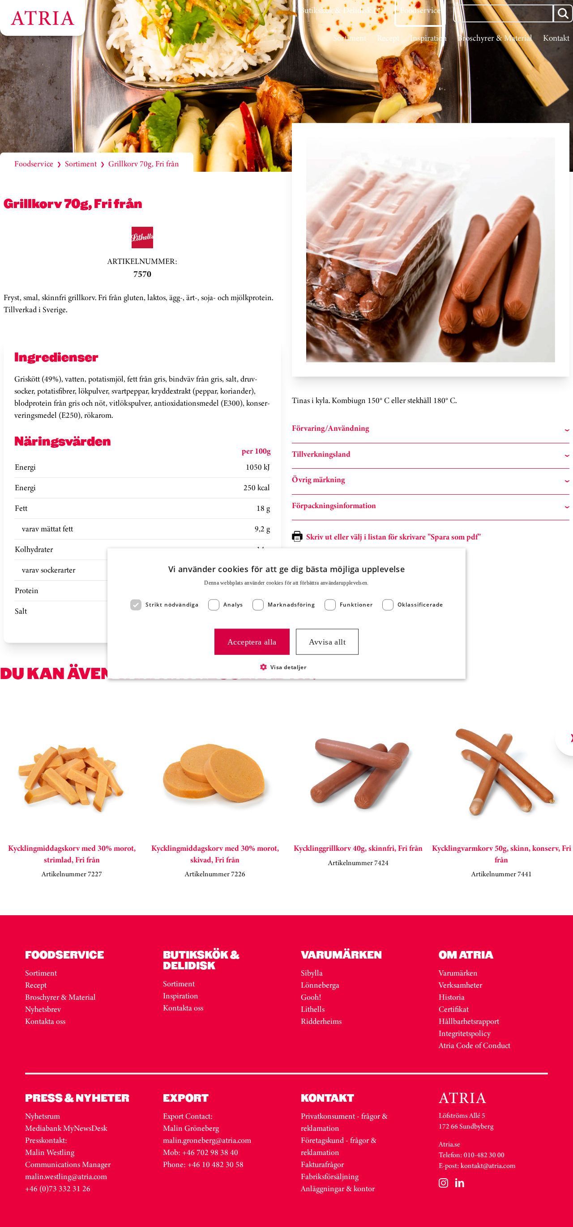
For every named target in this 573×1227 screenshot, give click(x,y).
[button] (287, 667)
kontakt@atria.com (488, 1165)
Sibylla (312, 973)
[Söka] (563, 13)
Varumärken (459, 973)
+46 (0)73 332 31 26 (57, 1188)
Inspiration (180, 996)
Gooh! (311, 997)
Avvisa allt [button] (327, 641)
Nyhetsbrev (43, 1009)
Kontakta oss (45, 1021)
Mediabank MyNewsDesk (67, 1128)
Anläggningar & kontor (338, 1188)
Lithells (313, 1009)
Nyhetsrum (42, 1116)
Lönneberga (320, 985)
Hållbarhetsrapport (469, 1021)
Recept (36, 985)
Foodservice (33, 164)
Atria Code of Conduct (474, 1045)
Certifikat (454, 1009)
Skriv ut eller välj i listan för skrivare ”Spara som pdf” (393, 537)
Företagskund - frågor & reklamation (338, 1146)
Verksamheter (460, 985)
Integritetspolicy (465, 1033)
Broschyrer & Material (61, 997)
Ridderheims (321, 1021)
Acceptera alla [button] (252, 641)
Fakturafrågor (322, 1164)
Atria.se (449, 1144)
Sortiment (81, 164)
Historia (452, 997)
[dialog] (286, 613)
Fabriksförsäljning (330, 1176)
